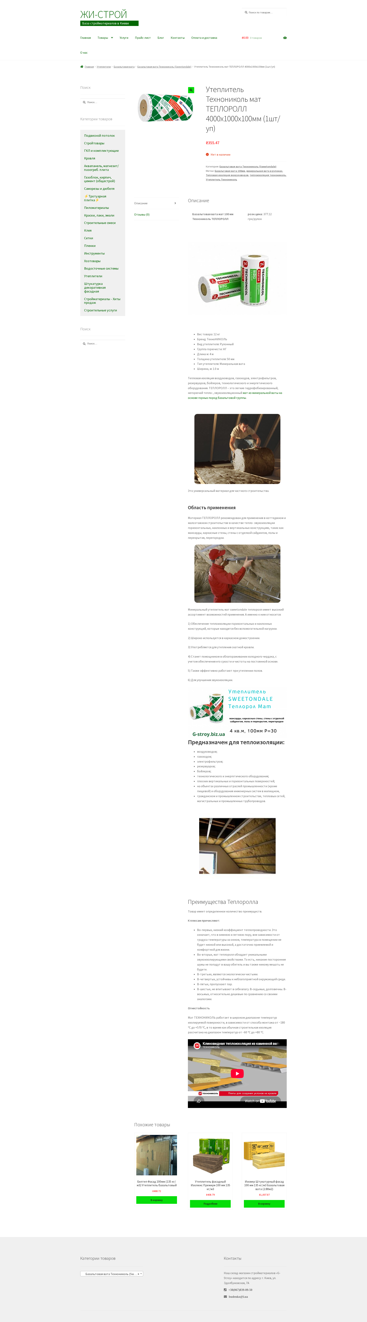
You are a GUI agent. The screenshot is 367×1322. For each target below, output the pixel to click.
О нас (84, 52)
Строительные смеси (100, 223)
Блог (161, 38)
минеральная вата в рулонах (264, 171)
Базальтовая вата (124, 66)
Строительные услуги (100, 310)
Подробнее (210, 1203)
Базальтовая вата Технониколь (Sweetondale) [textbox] (112, 1274)
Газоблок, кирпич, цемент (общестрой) (99, 179)
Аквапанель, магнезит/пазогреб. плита (101, 168)
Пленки (90, 245)
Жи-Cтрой (103, 14)
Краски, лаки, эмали (99, 215)
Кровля (89, 158)
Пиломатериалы (96, 207)
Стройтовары (94, 143)
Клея (88, 230)
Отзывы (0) (141, 214)
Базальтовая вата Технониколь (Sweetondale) (164, 66)
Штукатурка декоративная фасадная (95, 287)
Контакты (178, 38)
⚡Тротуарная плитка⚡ (95, 198)
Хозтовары (92, 261)
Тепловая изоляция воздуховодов (227, 175)
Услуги (124, 38)
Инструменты (94, 253)
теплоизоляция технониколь (268, 175)
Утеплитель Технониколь (221, 179)
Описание (141, 203)
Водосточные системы (101, 268)
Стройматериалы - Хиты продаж (102, 301)
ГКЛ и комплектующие (101, 150)
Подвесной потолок (99, 135)
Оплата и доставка (204, 38)
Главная (85, 38)
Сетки (88, 238)
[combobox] (111, 1273)
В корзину (157, 1200)
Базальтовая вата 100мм (230, 171)
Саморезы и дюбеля (99, 188)
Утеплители (104, 66)
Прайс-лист (143, 38)
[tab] (156, 203)
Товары (102, 38)
